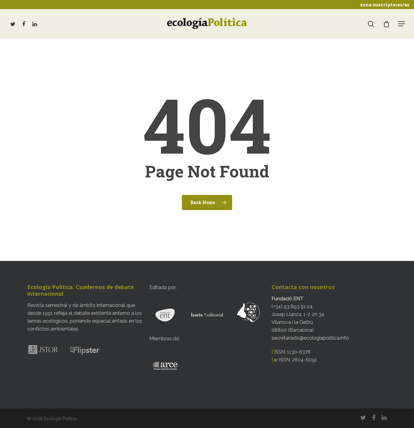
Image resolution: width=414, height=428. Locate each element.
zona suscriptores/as (384, 5)
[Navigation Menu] (402, 24)
